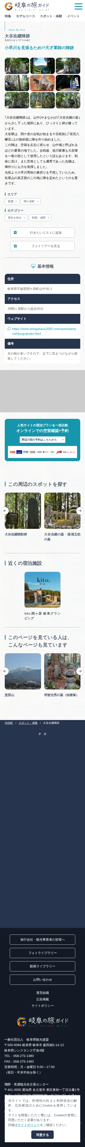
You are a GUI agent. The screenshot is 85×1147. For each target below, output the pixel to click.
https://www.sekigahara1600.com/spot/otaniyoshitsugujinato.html (44, 331)
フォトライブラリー (42, 953)
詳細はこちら (14, 655)
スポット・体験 (51, 16)
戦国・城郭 (39, 217)
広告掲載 (42, 999)
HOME (9, 723)
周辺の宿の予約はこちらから (39, 439)
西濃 (10, 201)
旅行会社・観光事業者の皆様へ (42, 939)
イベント (73, 16)
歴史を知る (15, 217)
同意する (42, 1135)
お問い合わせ (42, 979)
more (8, 494)
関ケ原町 (29, 201)
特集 (8, 16)
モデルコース (25, 16)
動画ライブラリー (42, 966)
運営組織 (42, 992)
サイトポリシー (43, 1005)
